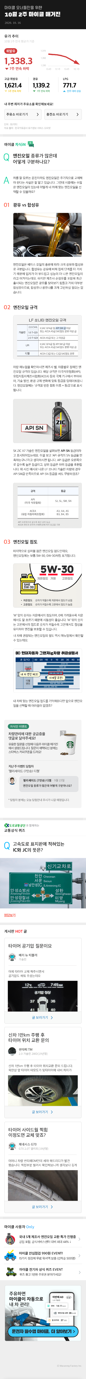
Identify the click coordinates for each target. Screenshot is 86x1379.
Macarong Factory (69, 1366)
